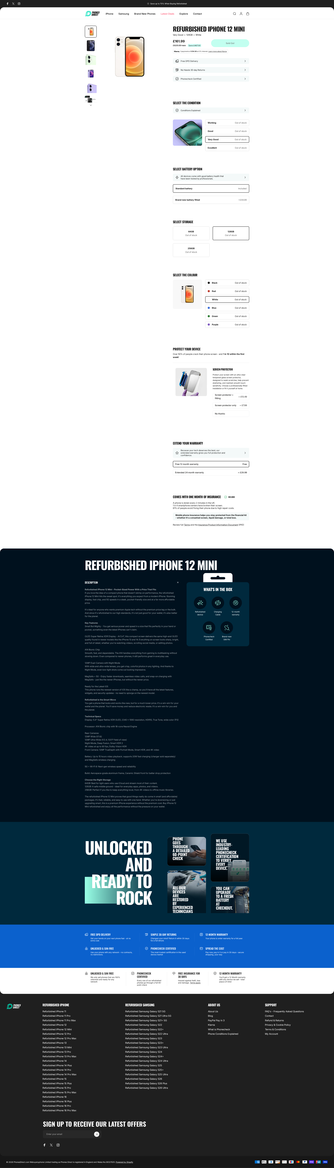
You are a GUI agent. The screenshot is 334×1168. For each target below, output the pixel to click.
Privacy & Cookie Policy (278, 1024)
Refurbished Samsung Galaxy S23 (143, 1038)
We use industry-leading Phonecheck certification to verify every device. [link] (227, 854)
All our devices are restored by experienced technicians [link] (183, 899)
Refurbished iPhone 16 (55, 1096)
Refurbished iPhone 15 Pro (57, 1087)
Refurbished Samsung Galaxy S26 (143, 1078)
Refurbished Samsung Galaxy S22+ (144, 1029)
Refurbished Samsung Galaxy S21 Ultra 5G (148, 1015)
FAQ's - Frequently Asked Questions (284, 1011)
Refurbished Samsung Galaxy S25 (143, 1065)
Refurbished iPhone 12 (55, 1024)
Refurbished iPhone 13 (55, 1042)
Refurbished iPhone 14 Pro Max (59, 1074)
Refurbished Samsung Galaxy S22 (143, 1024)
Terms (187, 524)
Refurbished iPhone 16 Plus (57, 1101)
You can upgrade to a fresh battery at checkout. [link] (224, 898)
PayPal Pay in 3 (216, 1020)
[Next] (154, 63)
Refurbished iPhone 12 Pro (57, 1033)
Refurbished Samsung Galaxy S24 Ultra (146, 1060)
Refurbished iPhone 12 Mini (57, 1029)
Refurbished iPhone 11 (54, 1011)
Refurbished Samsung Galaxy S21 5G (145, 1011)
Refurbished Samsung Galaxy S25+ (144, 1069)
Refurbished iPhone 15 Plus (57, 1083)
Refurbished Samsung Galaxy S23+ (144, 1042)
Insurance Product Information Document (218, 524)
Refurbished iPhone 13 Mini (57, 1047)
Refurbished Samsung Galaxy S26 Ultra (146, 1087)
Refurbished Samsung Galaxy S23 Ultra (146, 1047)
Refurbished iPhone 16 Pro (57, 1105)
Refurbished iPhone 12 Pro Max (59, 1038)
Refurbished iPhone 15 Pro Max (59, 1092)
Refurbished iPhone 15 (55, 1078)
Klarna (211, 1024)
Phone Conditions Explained (223, 1033)
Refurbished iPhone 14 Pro (57, 1069)
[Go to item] (91, 32)
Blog (210, 1015)
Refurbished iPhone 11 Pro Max (59, 1020)
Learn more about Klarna (217, 51)
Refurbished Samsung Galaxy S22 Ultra (146, 1033)
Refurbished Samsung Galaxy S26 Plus (146, 1083)
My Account (271, 1033)
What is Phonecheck (219, 1029)
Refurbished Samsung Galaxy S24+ (144, 1056)
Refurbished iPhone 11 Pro (56, 1015)
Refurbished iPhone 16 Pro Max (59, 1110)
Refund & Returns (274, 1020)
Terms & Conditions (275, 1029)
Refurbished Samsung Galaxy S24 (143, 1051)
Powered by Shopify (124, 1162)
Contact (269, 1015)
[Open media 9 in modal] (130, 57)
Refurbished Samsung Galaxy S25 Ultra (146, 1074)
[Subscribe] (96, 1134)
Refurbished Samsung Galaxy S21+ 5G (146, 1020)
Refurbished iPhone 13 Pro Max (59, 1056)
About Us (213, 1011)
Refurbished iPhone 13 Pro (57, 1051)
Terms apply (195, 983)
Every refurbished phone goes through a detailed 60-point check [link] (183, 844)
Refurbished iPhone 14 (55, 1060)
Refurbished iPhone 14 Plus (57, 1065)
